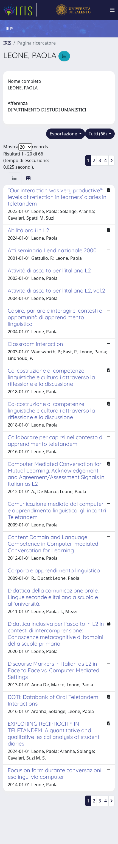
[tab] (14, 178)
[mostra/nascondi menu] (112, 10)
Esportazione (64, 134)
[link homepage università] (73, 10)
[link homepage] (20, 10)
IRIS (7, 43)
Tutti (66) (98, 134)
